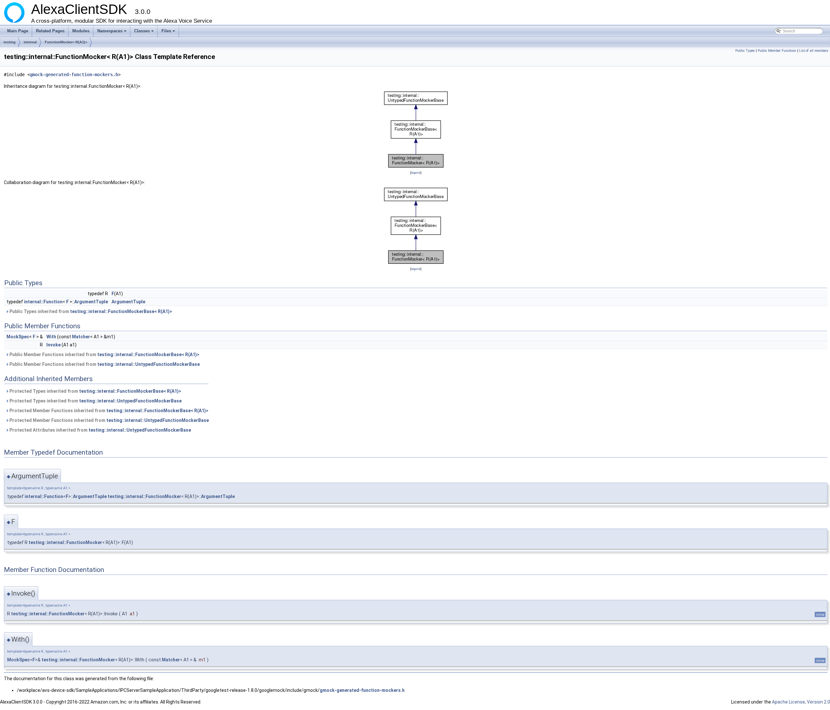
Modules (80, 31)
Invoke (53, 344)
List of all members (813, 51)
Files (168, 33)
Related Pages (50, 31)
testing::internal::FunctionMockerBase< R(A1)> (121, 311)
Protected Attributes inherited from (99, 430)
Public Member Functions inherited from (103, 354)
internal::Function (43, 301)
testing (10, 42)
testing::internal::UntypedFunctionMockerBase (148, 364)
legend (416, 172)
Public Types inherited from (90, 311)
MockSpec (17, 336)
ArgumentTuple (91, 301)
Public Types (745, 51)
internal (30, 42)
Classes (144, 33)
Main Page (17, 31)
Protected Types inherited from (94, 391)
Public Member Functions (777, 51)
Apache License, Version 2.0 (801, 701)
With (51, 336)
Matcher (81, 336)
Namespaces (112, 33)
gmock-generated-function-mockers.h (74, 74)
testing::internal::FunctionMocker (144, 496)
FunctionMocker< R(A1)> (66, 42)
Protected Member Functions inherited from (108, 410)
